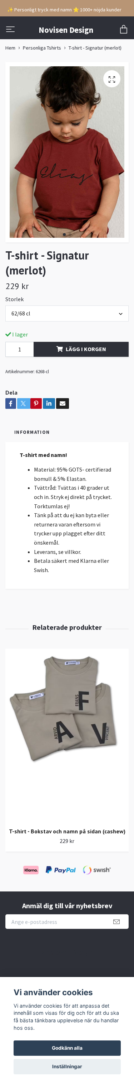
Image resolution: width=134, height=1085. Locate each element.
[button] (64, 234)
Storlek (14, 299)
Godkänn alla (67, 1048)
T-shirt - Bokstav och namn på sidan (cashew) (67, 831)
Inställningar (67, 1066)
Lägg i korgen (86, 349)
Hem (10, 48)
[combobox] (67, 313)
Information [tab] (32, 432)
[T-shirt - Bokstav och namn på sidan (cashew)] (67, 735)
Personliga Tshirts (42, 48)
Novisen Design (66, 30)
